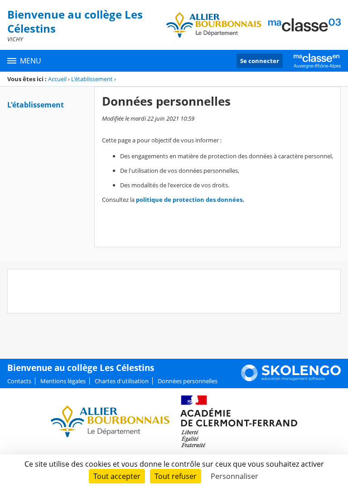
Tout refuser (176, 476)
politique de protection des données (189, 199)
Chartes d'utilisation (122, 381)
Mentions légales (63, 381)
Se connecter (259, 61)
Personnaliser (234, 476)
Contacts (19, 381)
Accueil (57, 79)
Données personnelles (188, 381)
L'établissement (92, 79)
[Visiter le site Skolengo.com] (291, 379)
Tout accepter (116, 476)
